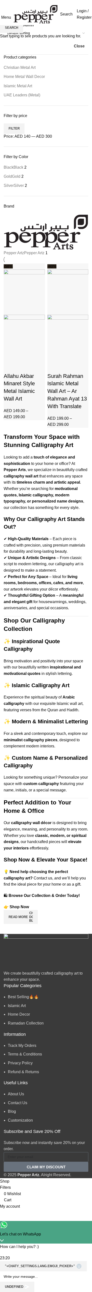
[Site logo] (35, 14)
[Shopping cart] (74, 14)
